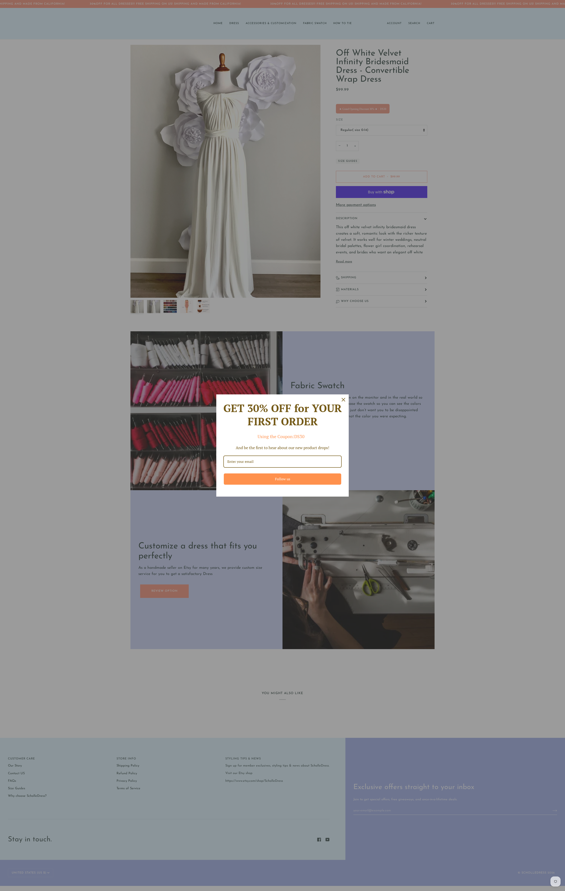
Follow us (282, 479)
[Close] (343, 399)
